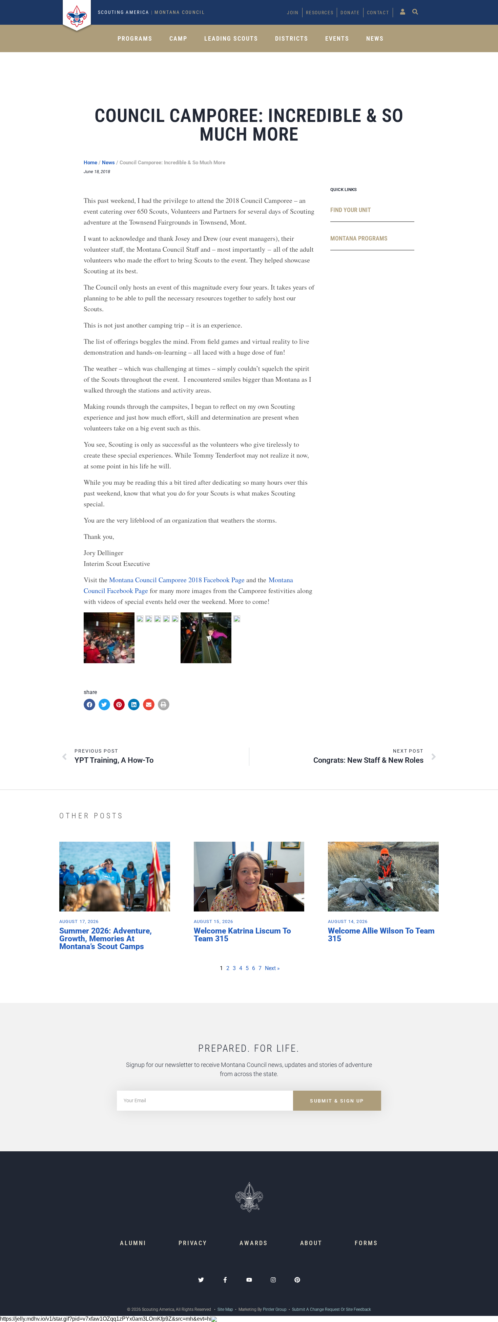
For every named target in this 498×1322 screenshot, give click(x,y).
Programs (135, 38)
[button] (89, 704)
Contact (378, 12)
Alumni (133, 1242)
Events (337, 38)
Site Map (224, 1309)
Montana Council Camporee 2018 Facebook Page (177, 579)
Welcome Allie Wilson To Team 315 (381, 934)
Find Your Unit (350, 209)
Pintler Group (275, 1309)
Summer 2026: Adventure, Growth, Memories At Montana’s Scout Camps (105, 938)
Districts (291, 38)
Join (293, 12)
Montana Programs (359, 238)
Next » (272, 968)
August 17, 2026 (79, 921)
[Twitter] (201, 1280)
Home (90, 163)
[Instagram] (273, 1280)
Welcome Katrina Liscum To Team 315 (242, 934)
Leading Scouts (231, 38)
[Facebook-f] (225, 1280)
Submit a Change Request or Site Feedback (331, 1309)
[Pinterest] (297, 1280)
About (311, 1242)
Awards (254, 1242)
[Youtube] (249, 1280)
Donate (349, 12)
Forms (366, 1242)
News (375, 38)
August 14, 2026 (348, 921)
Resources (319, 12)
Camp (178, 38)
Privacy (193, 1242)
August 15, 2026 (213, 921)
